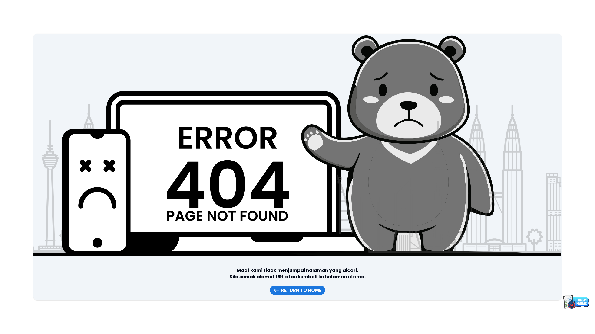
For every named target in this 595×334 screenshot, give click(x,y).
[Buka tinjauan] (575, 301)
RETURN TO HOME (301, 290)
